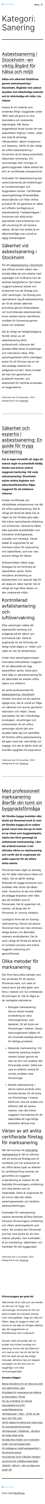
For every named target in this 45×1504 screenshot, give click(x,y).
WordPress (18, 1493)
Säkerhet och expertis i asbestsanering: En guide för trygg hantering (22, 439)
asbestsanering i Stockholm (26, 265)
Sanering (24, 400)
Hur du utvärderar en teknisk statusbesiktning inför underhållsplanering (17, 1405)
